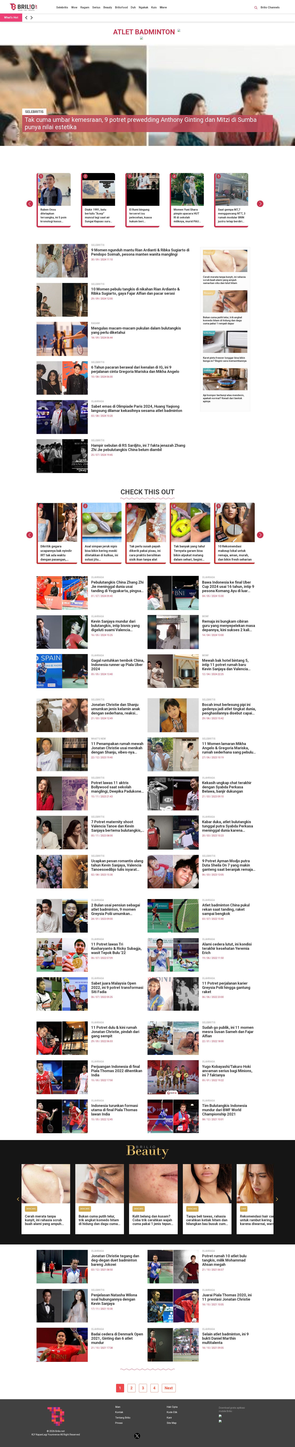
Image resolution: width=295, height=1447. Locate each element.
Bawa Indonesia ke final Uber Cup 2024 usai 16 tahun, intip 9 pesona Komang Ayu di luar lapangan (228, 586)
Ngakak (143, 7)
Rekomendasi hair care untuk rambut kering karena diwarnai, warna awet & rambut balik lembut (258, 1223)
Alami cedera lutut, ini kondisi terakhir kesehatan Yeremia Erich (227, 948)
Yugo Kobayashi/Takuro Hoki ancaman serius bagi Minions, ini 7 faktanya (227, 1070)
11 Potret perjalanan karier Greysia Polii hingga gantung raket (226, 987)
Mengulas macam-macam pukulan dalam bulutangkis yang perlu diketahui (136, 330)
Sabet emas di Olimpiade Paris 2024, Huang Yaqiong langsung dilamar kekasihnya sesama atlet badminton (136, 408)
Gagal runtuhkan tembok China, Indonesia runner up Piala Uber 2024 (117, 664)
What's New (98, 738)
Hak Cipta (172, 1406)
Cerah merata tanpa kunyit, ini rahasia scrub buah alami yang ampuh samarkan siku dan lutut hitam (224, 280)
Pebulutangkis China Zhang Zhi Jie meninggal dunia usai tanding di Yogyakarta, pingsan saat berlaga (117, 586)
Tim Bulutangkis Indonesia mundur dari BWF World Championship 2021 (224, 1110)
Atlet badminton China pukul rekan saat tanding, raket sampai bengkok (226, 909)
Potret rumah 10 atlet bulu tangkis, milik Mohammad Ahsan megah (224, 1260)
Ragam (84, 7)
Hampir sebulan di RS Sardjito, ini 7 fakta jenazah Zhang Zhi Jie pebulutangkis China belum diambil (138, 447)
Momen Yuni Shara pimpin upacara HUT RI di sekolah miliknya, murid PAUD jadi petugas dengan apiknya (187, 216)
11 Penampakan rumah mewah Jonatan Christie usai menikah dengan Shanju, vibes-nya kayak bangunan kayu (117, 748)
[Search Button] (256, 8)
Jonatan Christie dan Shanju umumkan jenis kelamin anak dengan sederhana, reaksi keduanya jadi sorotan (115, 709)
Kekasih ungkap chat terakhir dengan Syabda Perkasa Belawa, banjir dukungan (226, 787)
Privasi (119, 1422)
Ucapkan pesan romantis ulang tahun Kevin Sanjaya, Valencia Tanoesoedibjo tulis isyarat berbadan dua (117, 865)
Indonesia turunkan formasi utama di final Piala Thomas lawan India (114, 1110)
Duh (133, 7)
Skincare (31, 1209)
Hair (243, 1209)
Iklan (117, 1406)
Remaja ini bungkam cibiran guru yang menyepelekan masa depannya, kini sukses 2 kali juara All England (228, 625)
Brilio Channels (270, 7)
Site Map (172, 1422)
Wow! (205, 616)
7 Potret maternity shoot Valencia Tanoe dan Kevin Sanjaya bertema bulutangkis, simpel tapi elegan (116, 826)
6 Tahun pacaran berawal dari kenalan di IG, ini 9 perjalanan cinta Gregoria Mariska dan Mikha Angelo (135, 369)
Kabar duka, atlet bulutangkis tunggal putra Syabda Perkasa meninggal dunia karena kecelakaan (227, 826)
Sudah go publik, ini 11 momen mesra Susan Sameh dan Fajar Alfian (228, 1031)
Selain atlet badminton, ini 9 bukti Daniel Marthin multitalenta (225, 1338)
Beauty (107, 7)
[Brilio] (23, 7)
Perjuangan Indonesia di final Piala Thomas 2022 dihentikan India (116, 1070)
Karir (169, 1417)
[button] (27, 17)
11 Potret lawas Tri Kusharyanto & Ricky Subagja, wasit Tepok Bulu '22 (116, 948)
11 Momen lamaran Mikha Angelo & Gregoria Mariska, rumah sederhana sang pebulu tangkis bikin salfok (227, 748)
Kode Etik (172, 1412)
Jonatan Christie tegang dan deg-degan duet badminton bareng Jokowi (115, 1260)
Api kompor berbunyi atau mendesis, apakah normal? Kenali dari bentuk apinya (223, 398)
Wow (74, 7)
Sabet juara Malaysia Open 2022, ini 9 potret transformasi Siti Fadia (117, 987)
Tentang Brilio (122, 1417)
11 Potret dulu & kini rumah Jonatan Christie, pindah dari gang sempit (115, 1031)
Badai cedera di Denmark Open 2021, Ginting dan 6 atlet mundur (117, 1338)
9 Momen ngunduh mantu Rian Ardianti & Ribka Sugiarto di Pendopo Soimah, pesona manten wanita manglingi (140, 252)
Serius (96, 7)
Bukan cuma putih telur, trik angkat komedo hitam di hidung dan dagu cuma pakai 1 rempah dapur (222, 320)
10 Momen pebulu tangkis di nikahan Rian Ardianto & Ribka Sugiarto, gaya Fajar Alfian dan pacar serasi (135, 291)
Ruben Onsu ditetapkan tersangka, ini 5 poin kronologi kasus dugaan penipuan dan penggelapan (53, 216)
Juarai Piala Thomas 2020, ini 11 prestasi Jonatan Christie (227, 1297)
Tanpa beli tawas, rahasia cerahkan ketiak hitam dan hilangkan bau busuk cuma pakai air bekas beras (206, 1222)
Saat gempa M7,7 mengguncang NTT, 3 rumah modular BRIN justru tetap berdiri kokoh (231, 216)
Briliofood (121, 7)
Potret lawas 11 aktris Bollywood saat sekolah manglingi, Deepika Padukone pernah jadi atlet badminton (116, 787)
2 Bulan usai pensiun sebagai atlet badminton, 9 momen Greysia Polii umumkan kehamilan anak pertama (115, 909)
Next (169, 1388)
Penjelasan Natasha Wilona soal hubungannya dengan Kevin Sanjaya (114, 1299)
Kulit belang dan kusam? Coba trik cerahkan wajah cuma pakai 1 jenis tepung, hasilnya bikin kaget (153, 1222)
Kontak (119, 1412)
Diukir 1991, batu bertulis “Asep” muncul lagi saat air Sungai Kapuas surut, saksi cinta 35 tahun (98, 216)
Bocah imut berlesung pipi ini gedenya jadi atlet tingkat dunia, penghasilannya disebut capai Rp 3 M (229, 709)
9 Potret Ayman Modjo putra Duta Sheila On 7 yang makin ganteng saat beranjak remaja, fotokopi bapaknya (228, 865)
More (163, 7)
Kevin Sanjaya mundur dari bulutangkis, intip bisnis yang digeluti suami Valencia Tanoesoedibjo (115, 625)
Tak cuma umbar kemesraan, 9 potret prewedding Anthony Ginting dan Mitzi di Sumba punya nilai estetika (141, 123)
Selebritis (62, 7)
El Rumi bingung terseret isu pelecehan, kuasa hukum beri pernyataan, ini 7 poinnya (140, 216)
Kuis (154, 7)
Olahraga (97, 401)
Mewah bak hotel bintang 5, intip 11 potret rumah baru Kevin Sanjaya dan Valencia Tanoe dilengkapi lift (225, 664)
